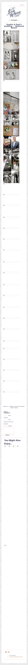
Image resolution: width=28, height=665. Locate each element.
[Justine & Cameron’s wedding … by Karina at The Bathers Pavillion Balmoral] (18, 494)
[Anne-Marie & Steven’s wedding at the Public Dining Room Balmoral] (10, 494)
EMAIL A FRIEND (14, 407)
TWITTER (17, 406)
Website (10, 425)
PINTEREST (22, 406)
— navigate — (14, 20)
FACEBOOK (11, 406)
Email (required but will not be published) (8, 421)
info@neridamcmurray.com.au (16, 656)
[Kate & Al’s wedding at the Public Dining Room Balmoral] (6, 494)
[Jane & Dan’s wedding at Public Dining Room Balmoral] (14, 494)
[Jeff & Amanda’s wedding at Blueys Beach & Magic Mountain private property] (6, 594)
